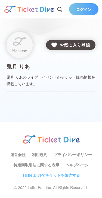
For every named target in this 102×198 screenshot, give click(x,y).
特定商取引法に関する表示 (36, 165)
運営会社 (18, 154)
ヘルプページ (77, 165)
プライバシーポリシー (73, 154)
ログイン (83, 9)
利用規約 (39, 154)
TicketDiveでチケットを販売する (51, 175)
